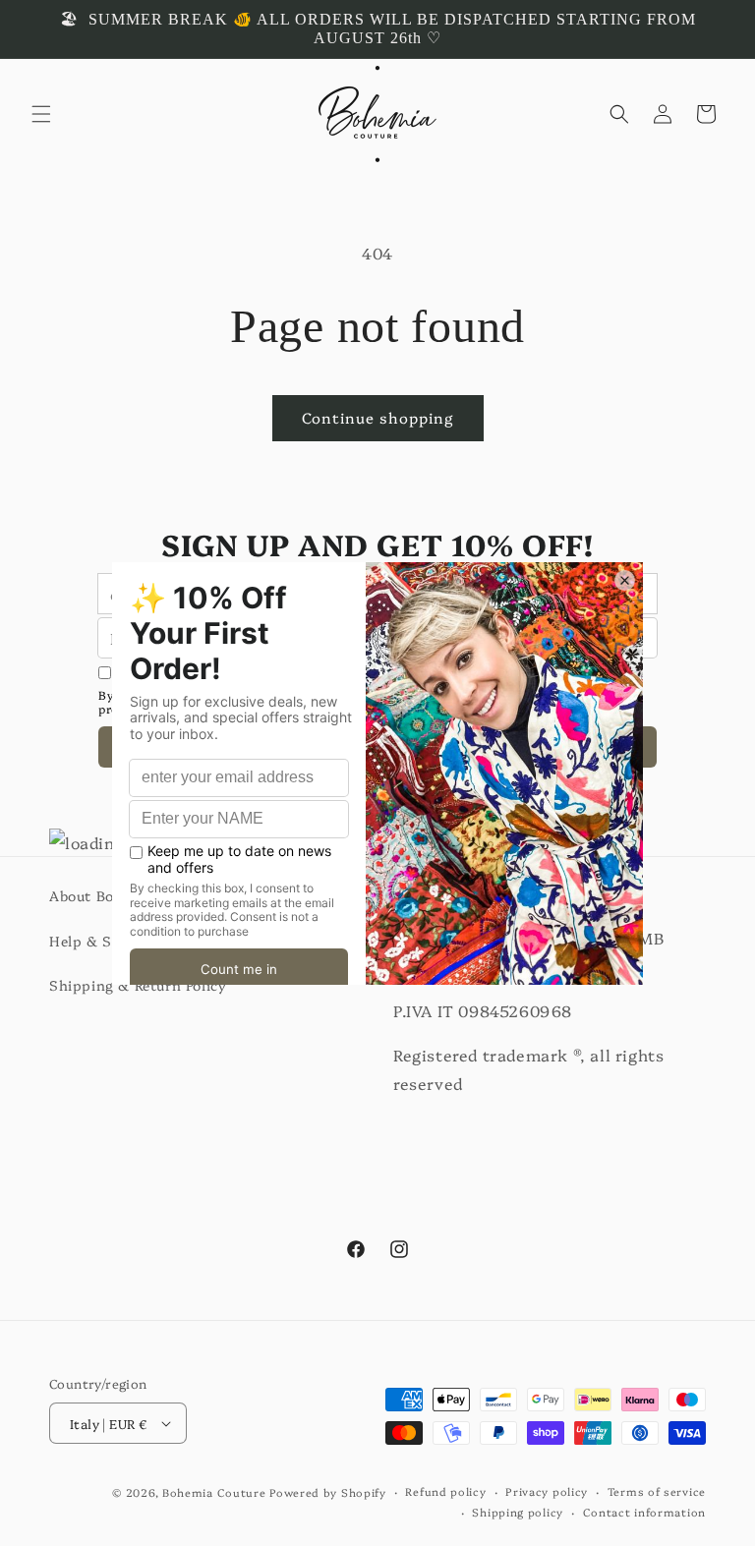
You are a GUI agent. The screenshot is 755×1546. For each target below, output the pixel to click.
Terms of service (657, 1491)
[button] (41, 114)
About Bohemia (103, 895)
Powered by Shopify (327, 1492)
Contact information (644, 1512)
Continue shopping (378, 417)
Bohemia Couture (214, 1492)
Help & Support (104, 940)
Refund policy (445, 1491)
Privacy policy (546, 1491)
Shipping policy (517, 1512)
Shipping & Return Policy (137, 985)
